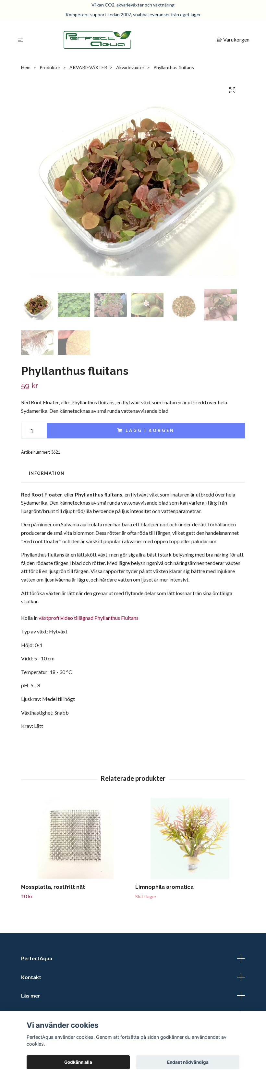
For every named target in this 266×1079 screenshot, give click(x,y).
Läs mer (30, 995)
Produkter (50, 67)
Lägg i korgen (150, 430)
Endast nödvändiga (188, 1062)
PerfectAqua (36, 958)
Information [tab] (46, 473)
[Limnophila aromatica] (190, 838)
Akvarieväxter (130, 67)
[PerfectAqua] (121, 40)
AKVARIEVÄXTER (88, 67)
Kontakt (31, 977)
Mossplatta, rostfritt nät (53, 887)
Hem (25, 67)
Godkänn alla (78, 1062)
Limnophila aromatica (164, 887)
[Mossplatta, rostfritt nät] (75, 838)
